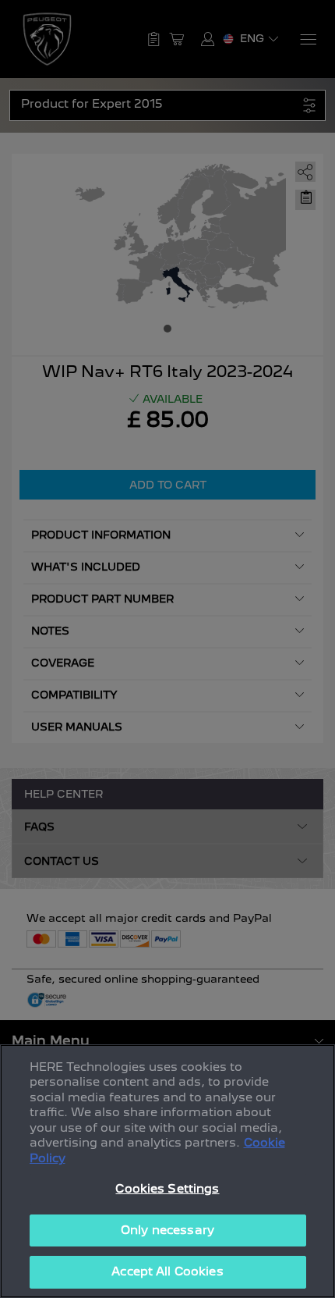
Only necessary (167, 1230)
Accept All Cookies (167, 1271)
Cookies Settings (167, 1189)
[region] (167, 1171)
